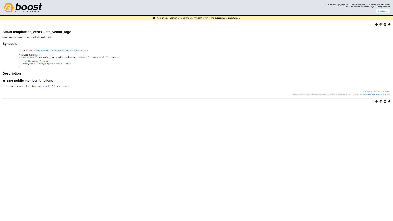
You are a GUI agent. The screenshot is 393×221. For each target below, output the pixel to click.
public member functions (37, 61)
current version (223, 18)
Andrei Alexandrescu (364, 7)
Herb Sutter (349, 7)
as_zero (30, 57)
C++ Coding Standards (381, 7)
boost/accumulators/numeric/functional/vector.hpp (61, 51)
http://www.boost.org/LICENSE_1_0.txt (377, 94)
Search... (384, 11)
